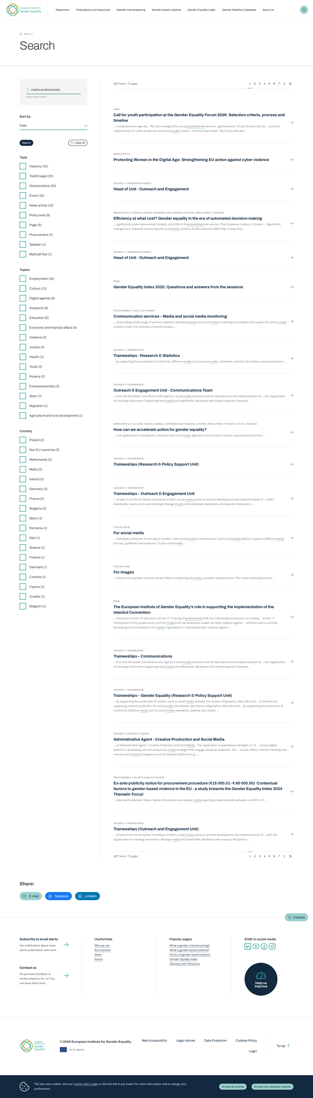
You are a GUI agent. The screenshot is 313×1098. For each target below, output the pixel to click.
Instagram (272, 946)
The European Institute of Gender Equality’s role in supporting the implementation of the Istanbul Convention (193, 610)
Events (99, 959)
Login (253, 1051)
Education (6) (39, 318)
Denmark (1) (38, 567)
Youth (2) (35, 366)
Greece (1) (37, 547)
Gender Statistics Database (239, 9)
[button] (31, 896)
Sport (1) (35, 396)
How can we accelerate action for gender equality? (160, 429)
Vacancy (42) (38, 166)
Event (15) (36, 195)
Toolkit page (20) (41, 176)
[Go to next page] (284, 83)
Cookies (299, 917)
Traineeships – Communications (142, 656)
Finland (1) (37, 557)
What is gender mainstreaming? (190, 945)
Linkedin (248, 946)
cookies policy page (86, 1084)
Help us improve (261, 984)
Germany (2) (38, 489)
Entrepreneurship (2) (44, 386)
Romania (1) (38, 528)
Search (304, 10)
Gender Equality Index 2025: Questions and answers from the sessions (178, 287)
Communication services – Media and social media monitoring (170, 316)
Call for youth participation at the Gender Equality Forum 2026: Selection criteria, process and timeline (199, 118)
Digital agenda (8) (42, 298)
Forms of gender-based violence (190, 954)
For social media (128, 533)
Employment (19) (41, 278)
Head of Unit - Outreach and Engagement (151, 189)
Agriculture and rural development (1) (56, 415)
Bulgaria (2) (37, 508)
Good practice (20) (42, 186)
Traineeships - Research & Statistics (146, 355)
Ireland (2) (36, 479)
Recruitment (103, 950)
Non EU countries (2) (44, 450)
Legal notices (185, 1040)
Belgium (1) (37, 606)
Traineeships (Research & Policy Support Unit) (156, 464)
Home (27, 34)
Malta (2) (35, 469)
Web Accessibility (154, 1040)
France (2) (36, 498)
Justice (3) (37, 347)
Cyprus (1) (36, 586)
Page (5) (35, 225)
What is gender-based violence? (189, 950)
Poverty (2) (37, 376)
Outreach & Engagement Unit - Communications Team (163, 390)
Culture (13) (37, 288)
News (98, 954)
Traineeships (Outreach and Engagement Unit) (156, 829)
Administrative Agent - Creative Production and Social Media (168, 739)
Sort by (25, 116)
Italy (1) (34, 538)
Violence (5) (38, 337)
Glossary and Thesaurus (185, 964)
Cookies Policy (246, 1040)
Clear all (80, 142)
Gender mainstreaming (131, 9)
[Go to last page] (290, 83)
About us (268, 9)
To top (281, 1046)
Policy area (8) (39, 215)
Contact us (28, 967)
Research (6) (38, 308)
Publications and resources (93, 9)
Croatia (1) (37, 596)
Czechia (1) (37, 577)
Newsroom (62, 9)
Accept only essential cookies (272, 1086)
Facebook (264, 946)
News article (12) (41, 205)
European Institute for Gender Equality (24, 10)
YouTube (256, 946)
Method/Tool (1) (40, 254)
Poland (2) (36, 440)
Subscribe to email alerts (39, 939)
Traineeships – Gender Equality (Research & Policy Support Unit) (172, 695)
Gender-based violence (166, 9)
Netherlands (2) (40, 459)
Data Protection (215, 1040)
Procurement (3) (41, 234)
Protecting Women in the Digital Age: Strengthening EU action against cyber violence (191, 160)
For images (123, 572)
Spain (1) (35, 518)
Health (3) (36, 357)
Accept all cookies (233, 1086)
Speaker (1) (37, 244)
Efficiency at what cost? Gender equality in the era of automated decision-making (187, 218)
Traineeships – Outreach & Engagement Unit (153, 493)
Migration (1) (38, 406)
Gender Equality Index (201, 9)
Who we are (102, 945)
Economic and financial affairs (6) (53, 327)
